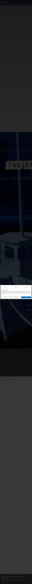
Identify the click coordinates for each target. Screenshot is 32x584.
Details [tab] (16, 287)
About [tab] (26, 287)
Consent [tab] (5, 287)
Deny (6, 297)
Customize (15, 297)
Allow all (26, 297)
